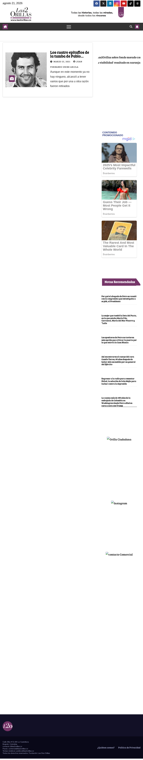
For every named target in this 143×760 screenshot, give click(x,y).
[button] (131, 26)
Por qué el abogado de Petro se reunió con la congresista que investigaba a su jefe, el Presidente (118, 299)
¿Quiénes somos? (106, 747)
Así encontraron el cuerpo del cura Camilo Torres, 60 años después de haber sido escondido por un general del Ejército (118, 360)
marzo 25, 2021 (62, 61)
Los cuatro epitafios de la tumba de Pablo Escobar (69, 55)
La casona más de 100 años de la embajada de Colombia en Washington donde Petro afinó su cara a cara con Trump (116, 401)
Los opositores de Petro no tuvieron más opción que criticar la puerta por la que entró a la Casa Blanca (119, 340)
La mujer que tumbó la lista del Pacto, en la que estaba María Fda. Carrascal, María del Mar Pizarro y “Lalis (119, 319)
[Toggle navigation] (69, 26)
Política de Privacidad (129, 747)
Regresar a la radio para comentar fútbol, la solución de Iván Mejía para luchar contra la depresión (118, 381)
